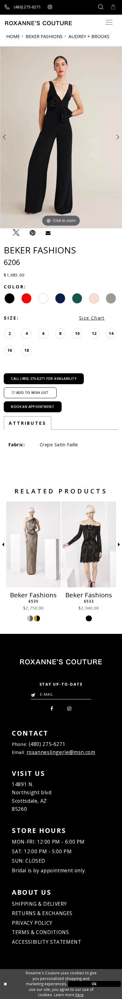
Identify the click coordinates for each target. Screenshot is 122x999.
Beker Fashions (44, 36)
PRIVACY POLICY (32, 922)
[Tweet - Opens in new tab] (16, 232)
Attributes (27, 423)
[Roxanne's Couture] (38, 23)
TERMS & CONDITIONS (40, 932)
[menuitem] (52, 708)
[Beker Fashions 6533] (89, 544)
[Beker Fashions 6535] (33, 544)
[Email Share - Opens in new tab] (48, 232)
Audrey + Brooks (89, 36)
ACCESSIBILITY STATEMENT (46, 941)
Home (13, 36)
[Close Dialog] (27, 984)
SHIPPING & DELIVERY (39, 903)
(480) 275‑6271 (47, 744)
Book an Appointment (32, 406)
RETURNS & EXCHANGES (42, 913)
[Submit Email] (34, 693)
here (79, 994)
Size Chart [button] (92, 318)
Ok (94, 983)
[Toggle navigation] (109, 22)
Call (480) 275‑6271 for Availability (43, 378)
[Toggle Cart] (113, 7)
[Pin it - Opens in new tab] (32, 233)
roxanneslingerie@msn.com (61, 752)
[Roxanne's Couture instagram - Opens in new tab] (50, 7)
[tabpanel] (61, 137)
